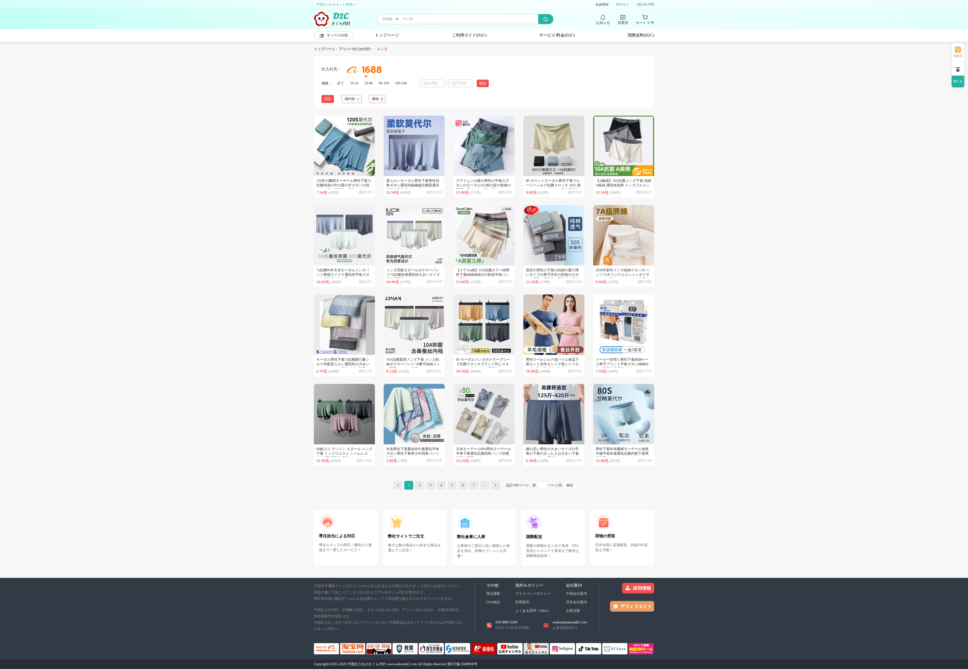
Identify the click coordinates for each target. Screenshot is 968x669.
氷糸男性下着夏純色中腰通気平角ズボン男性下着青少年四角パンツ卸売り (412, 453)
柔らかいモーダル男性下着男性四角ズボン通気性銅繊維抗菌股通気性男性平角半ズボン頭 (412, 185)
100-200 (401, 83)
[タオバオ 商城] (379, 648)
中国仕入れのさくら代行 (366, 664)
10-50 (354, 83)
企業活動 (573, 611)
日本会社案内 (576, 602)
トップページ (387, 35)
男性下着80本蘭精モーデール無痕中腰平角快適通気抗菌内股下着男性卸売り (622, 453)
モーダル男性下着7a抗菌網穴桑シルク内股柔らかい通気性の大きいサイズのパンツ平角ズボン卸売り (342, 364)
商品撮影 (493, 593)
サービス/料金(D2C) (557, 35)
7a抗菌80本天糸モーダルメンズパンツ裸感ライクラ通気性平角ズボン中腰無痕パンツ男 (342, 274)
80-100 (384, 83)
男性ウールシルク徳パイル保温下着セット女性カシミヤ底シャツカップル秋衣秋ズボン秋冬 (552, 364)
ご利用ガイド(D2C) (469, 35)
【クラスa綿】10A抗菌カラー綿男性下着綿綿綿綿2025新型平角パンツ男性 (482, 274)
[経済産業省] (458, 648)
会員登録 (602, 4)
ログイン (622, 4)
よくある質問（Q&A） (533, 611)
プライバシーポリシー (533, 593)
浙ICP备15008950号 (462, 664)
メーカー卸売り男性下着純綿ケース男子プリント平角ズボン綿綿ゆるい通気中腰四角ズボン (622, 364)
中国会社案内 (576, 593)
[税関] (405, 648)
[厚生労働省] (432, 648)
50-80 (369, 83)
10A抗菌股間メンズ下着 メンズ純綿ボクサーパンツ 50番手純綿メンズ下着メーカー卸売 (413, 364)
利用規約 (522, 602)
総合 (327, 99)
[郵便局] (484, 648)
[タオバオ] (353, 648)
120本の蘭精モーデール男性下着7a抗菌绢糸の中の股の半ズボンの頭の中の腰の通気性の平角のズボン (343, 185)
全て (340, 83)
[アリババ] (327, 648)
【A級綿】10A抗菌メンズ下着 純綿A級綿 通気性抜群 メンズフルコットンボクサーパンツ (623, 185)
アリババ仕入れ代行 (355, 49)
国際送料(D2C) (641, 35)
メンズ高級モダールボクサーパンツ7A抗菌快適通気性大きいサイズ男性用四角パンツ (413, 274)
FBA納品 (493, 602)
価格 (375, 99)
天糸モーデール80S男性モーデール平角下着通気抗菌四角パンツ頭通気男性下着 (483, 453)
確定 (569, 485)
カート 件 (645, 23)
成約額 (349, 99)
